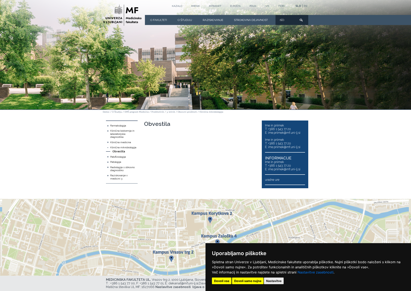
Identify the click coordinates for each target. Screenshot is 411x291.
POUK (253, 5)
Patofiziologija (118, 156)
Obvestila (118, 151)
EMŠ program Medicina (137, 112)
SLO (298, 5)
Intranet (215, 5)
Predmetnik (157, 112)
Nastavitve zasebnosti (316, 272)
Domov (106, 112)
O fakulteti (158, 20)
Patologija (115, 161)
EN (305, 5)
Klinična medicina (120, 142)
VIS (267, 5)
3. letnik (171, 112)
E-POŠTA (235, 5)
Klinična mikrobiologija (211, 112)
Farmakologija (118, 125)
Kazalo (177, 5)
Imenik (195, 5)
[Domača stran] (122, 15)
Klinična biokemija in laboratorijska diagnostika (122, 133)
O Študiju (185, 20)
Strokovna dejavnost (251, 20)
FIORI (281, 5)
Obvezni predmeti (187, 112)
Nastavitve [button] (273, 281)
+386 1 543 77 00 (122, 283)
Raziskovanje (213, 20)
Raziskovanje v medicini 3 (119, 177)
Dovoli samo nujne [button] (247, 281)
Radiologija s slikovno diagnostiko (122, 169)
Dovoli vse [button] (221, 281)
